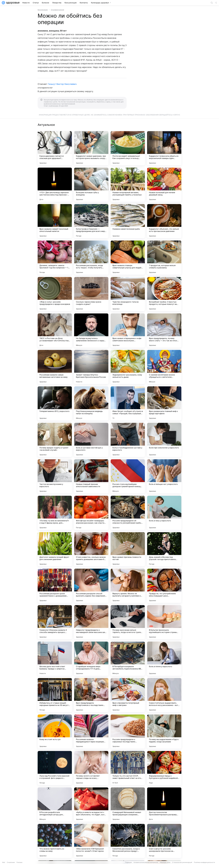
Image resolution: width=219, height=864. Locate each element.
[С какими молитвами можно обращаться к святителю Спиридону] (164, 367)
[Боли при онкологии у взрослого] (164, 440)
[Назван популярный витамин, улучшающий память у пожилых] (128, 185)
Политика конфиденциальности (204, 862)
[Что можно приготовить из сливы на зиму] (55, 841)
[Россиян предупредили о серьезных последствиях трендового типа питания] (128, 732)
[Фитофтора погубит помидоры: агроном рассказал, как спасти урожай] (91, 513)
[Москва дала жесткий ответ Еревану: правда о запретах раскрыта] (55, 659)
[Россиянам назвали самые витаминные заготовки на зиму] (55, 367)
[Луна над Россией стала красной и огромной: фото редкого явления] (55, 768)
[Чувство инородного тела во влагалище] (128, 294)
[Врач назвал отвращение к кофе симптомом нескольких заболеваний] (128, 330)
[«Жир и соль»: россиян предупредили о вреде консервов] (55, 294)
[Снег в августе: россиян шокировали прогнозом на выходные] (164, 841)
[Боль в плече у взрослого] (164, 659)
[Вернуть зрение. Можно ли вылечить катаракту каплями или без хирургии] (128, 586)
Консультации (43, 10)
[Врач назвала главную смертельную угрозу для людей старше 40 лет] (128, 258)
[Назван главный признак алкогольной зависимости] (91, 476)
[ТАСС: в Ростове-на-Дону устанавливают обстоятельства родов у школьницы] (55, 330)
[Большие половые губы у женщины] (91, 185)
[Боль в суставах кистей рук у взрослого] (91, 440)
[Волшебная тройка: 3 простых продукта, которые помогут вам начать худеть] (164, 294)
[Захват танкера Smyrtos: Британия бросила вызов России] (91, 367)
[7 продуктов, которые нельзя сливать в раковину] (164, 258)
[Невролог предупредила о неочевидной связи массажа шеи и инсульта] (91, 622)
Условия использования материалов (146, 862)
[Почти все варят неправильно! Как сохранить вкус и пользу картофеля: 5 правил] (128, 148)
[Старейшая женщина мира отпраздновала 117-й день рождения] (91, 659)
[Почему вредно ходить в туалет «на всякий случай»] (55, 440)
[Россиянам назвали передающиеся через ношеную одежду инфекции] (91, 732)
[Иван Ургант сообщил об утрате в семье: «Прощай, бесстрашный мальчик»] (128, 403)
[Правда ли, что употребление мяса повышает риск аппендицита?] (164, 586)
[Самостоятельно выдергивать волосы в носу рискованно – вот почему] (164, 695)
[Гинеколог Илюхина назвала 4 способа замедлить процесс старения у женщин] (55, 622)
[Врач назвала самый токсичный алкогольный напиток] (55, 221)
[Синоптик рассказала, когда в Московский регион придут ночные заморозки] (128, 841)
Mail (3, 862)
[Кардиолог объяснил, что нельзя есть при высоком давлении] (164, 221)
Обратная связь (165, 862)
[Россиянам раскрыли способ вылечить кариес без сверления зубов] (91, 586)
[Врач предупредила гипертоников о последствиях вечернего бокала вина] (91, 695)
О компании (11, 862)
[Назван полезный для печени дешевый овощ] (164, 185)
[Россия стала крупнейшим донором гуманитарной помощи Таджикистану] (128, 476)
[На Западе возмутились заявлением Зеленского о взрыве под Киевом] (91, 330)
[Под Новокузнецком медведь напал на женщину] (91, 403)
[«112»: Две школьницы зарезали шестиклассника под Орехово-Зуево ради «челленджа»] (55, 185)
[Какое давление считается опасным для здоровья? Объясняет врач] (55, 148)
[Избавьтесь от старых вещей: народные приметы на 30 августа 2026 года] (55, 695)
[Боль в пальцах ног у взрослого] (164, 476)
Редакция (128, 862)
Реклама (19, 862)
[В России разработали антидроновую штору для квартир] (55, 804)
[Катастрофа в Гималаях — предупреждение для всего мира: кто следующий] (91, 221)
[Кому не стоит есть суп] (55, 732)
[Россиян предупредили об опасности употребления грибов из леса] (128, 513)
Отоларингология (57, 10)
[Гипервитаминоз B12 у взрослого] (55, 403)
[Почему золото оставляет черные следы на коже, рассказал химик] (91, 768)
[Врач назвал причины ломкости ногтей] (128, 549)
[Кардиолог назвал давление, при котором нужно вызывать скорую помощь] (91, 148)
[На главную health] (12, 2)
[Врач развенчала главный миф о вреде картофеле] (164, 403)
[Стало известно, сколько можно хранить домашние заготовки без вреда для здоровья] (91, 549)
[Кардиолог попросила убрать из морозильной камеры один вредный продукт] (164, 148)
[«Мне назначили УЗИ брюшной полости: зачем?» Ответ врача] (91, 841)
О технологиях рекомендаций (182, 862)
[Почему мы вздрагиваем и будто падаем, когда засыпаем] (164, 732)
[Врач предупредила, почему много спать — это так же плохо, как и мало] (164, 330)
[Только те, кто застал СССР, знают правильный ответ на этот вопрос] (128, 768)
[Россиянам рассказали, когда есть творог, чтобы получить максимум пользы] (91, 258)
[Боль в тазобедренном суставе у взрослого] (128, 440)
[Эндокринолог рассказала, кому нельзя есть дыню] (128, 367)
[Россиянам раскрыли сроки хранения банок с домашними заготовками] (55, 586)
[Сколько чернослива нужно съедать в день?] (91, 294)
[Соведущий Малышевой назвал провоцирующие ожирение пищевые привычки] (128, 804)
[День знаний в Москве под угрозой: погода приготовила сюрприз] (164, 549)
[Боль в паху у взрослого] (164, 513)
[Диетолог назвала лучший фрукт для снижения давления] (55, 549)
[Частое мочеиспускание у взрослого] (55, 476)
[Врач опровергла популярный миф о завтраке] (128, 695)
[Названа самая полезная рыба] (128, 221)
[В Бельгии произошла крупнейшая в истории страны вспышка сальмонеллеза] (164, 622)
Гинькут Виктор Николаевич (62, 84)
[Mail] (3, 2)
